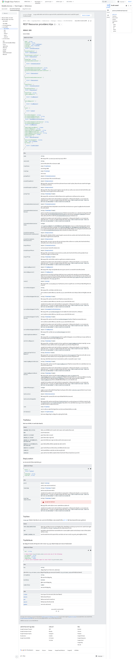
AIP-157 (65, 520)
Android (79, 629)
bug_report (126, 5)
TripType (37, 45)
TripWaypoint (34, 97)
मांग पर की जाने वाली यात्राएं (15, 9)
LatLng (32, 110)
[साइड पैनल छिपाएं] (16, 656)
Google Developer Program (26, 629)
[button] (9, 18)
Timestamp (48, 194)
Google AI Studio (81, 635)
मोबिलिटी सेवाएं (27, 1)
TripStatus (38, 44)
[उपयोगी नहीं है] (91, 21)
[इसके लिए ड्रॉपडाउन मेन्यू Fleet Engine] (42, 1)
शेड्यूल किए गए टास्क (27, 9)
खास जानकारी (4, 9)
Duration (47, 352)
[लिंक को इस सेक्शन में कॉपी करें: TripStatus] (32, 420)
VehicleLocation (34, 137)
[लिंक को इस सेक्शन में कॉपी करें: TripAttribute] (33, 540)
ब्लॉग (50, 629)
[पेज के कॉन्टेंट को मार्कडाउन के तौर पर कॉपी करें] (59, 24)
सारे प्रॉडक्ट (76, 650)
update (25, 604)
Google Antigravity (82, 638)
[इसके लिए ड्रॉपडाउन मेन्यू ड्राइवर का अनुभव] (53, 1)
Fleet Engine (38, 1)
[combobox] (109, 1)
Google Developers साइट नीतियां (26, 618)
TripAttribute (34, 145)
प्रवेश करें (129, 1)
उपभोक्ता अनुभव (59, 1)
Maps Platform (15, 2)
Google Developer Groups (25, 631)
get (24, 599)
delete (25, 597)
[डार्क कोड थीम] (91, 40)
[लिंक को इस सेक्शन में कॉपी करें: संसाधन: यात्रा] (32, 30)
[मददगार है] (89, 21)
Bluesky (50, 631)
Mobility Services (7, 6)
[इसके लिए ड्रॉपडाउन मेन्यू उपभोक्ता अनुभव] (63, 1)
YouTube (51, 640)
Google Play (80, 642)
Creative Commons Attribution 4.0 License (50, 616)
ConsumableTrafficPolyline (37, 119)
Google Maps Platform (36, 20)
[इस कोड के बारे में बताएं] (88, 40)
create (25, 594)
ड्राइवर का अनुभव (48, 1)
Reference (28, 6)
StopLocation (33, 52)
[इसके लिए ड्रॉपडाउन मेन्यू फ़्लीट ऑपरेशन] (74, 1)
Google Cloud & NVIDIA (25, 638)
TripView (34, 141)
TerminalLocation (34, 48)
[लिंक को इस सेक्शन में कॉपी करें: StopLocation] (34, 459)
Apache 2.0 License (72, 616)
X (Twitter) (51, 638)
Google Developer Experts (26, 633)
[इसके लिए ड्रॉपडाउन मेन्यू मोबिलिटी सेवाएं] (32, 1)
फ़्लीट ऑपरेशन (69, 1)
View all (79, 644)
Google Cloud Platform (60, 650)
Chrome (79, 631)
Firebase (79, 633)
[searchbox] (9, 13)
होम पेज (24, 20)
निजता (24, 656)
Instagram (51, 633)
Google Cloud (80, 640)
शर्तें (21, 656)
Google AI (70, 650)
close (131, 5)
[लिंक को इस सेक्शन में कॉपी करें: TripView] (31, 517)
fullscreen (128, 5)
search (25, 602)
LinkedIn (51, 635)
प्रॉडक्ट (29, 20)
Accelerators (23, 635)
